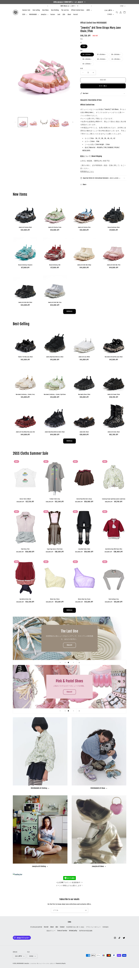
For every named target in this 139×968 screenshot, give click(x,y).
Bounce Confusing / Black (114, 227)
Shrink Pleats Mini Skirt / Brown (84, 499)
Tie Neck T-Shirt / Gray (55, 499)
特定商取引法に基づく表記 (75, 927)
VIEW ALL (69, 311)
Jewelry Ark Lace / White (84, 357)
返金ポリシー (51, 930)
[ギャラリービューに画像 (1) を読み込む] (23, 122)
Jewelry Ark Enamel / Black (114, 394)
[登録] (85, 910)
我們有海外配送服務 (85, 930)
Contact (62, 927)
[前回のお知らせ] (47, 6)
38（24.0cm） (116, 54)
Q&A (57, 927)
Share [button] (84, 184)
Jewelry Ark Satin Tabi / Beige (84, 265)
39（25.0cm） (88, 59)
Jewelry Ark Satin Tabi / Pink (113, 265)
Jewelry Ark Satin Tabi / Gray (54, 302)
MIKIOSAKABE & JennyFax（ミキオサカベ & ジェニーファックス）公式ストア (36, 963)
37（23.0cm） (102, 54)
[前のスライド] (60, 662)
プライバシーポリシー (93, 927)
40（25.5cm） (102, 59)
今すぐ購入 (103, 86)
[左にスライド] (15, 122)
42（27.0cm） (88, 64)
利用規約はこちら (87, 171)
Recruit (46, 927)
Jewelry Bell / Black (84, 432)
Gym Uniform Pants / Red (25, 599)
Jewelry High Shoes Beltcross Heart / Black (55, 432)
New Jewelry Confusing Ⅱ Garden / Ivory (25, 394)
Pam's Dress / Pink (25, 549)
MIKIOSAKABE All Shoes (98, 788)
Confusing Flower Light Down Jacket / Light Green (113, 499)
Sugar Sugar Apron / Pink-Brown (54, 549)
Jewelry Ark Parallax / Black (25, 227)
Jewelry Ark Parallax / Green (54, 227)
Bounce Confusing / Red (54, 265)
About (52, 927)
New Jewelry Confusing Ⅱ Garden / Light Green (55, 394)
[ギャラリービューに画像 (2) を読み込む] (33, 122)
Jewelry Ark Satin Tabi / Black (25, 302)
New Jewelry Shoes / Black (84, 394)
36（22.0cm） (88, 54)
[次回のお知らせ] (91, 6)
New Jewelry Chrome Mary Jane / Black (113, 357)
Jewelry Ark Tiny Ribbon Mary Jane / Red (25, 432)
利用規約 (105, 927)
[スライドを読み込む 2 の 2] (68, 662)
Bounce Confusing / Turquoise (25, 265)
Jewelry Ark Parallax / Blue (84, 227)
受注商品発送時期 (36, 927)
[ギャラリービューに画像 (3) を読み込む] (44, 122)
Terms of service (62, 930)
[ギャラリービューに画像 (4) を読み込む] (54, 122)
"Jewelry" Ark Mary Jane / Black (25, 357)
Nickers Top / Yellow (55, 599)
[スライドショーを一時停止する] (79, 662)
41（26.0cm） (117, 59)
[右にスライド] (72, 122)
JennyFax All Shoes (98, 866)
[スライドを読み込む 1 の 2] (65, 662)
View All (69, 645)
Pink (85, 46)
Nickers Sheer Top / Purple (84, 599)
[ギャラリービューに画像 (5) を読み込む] (65, 122)
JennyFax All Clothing (39, 866)
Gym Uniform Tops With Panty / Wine (113, 549)
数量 (81, 68)
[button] (89, 10)
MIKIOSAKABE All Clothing (39, 788)
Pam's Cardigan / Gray (114, 599)
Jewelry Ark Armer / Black (114, 432)
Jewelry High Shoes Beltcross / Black (54, 357)
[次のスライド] (73, 662)
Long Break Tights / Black (84, 549)
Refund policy (73, 930)
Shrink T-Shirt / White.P (25, 499)
